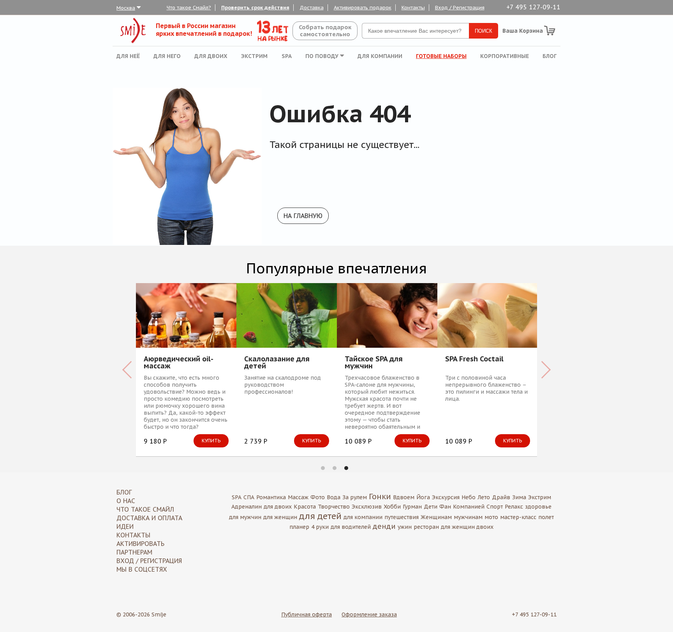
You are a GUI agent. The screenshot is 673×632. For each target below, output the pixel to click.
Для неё (128, 56)
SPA (287, 56)
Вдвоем (403, 497)
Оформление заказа (369, 614)
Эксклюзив (367, 506)
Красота (305, 506)
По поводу (322, 56)
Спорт (494, 506)
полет (546, 517)
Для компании (380, 56)
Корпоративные (504, 56)
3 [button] (346, 468)
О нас (125, 501)
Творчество (334, 506)
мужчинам (468, 517)
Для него (167, 56)
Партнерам (134, 552)
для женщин (280, 517)
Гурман (412, 506)
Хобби (392, 506)
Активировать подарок (362, 7)
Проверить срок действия (255, 7)
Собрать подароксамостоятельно (325, 30)
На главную (303, 216)
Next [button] (546, 369)
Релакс (514, 506)
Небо (469, 497)
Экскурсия (446, 497)
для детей (320, 516)
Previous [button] (127, 369)
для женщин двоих (467, 526)
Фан (445, 506)
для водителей (351, 526)
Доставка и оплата (149, 518)
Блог (550, 56)
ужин (405, 526)
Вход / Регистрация (459, 7)
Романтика (271, 497)
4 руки (320, 526)
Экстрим (254, 56)
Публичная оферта (306, 614)
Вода (333, 497)
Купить (184, 441)
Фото (317, 497)
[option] (159, 369)
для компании (363, 517)
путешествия (401, 517)
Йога (423, 497)
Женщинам (436, 517)
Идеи (125, 526)
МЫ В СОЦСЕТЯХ (141, 569)
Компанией (468, 506)
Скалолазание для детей (150, 363)
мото (491, 517)
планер (299, 526)
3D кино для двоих (452, 359)
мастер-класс (518, 517)
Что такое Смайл (145, 509)
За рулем (354, 497)
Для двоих (210, 56)
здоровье (538, 506)
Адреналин (246, 506)
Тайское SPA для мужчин (247, 363)
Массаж (298, 497)
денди (384, 526)
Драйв (501, 497)
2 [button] (334, 468)
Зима (519, 497)
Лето (483, 497)
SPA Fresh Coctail (347, 359)
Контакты (413, 7)
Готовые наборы (441, 56)
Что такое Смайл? (189, 7)
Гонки (380, 496)
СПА (248, 497)
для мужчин (245, 517)
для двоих (278, 506)
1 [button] (323, 468)
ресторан (426, 526)
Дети (430, 506)
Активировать (140, 543)
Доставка (312, 7)
